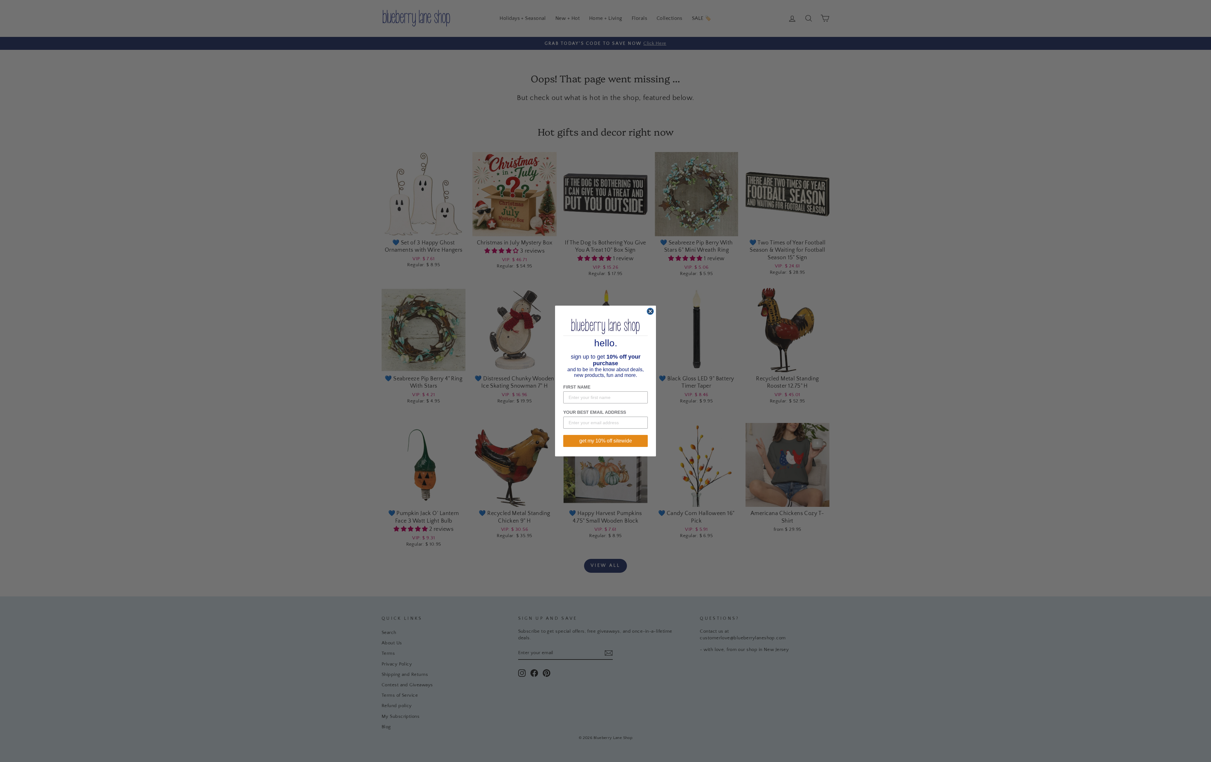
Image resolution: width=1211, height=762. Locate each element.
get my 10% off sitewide (605, 440)
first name (576, 387)
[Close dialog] (650, 311)
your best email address (594, 412)
